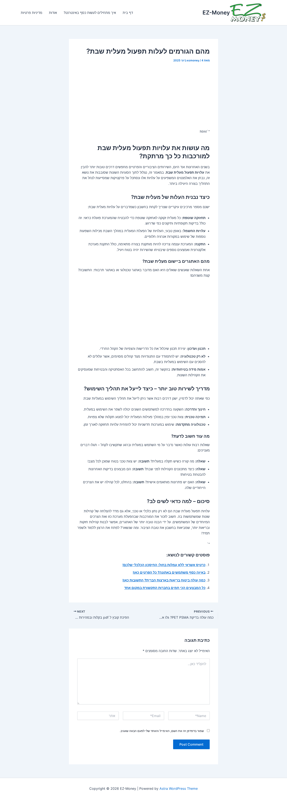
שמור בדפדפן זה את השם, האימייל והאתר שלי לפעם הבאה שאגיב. (162, 731)
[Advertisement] (143, 98)
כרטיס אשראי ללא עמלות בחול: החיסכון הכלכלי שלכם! (163, 565)
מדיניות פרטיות (31, 13)
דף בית (128, 13)
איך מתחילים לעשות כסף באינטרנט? (90, 13)
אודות (53, 13)
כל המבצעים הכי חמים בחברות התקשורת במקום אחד (164, 588)
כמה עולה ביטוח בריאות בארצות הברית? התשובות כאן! (163, 580)
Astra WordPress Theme (178, 788)
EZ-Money (216, 12)
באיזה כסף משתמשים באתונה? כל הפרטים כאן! (169, 572)
